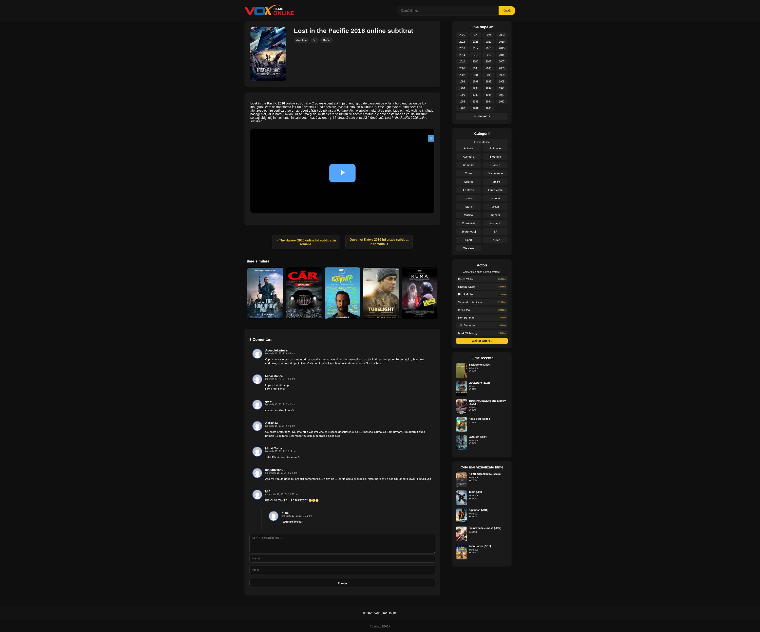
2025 (475, 35)
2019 (501, 41)
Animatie (495, 148)
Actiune (468, 148)
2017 (475, 48)
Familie (495, 181)
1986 (462, 101)
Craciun (495, 165)
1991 (501, 88)
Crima (468, 173)
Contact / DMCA (380, 626)
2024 (488, 35)
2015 (501, 48)
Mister (495, 206)
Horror (469, 198)
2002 (462, 75)
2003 (501, 68)
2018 (462, 48)
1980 (488, 108)
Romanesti (468, 223)
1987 (501, 94)
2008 (488, 61)
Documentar (495, 173)
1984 (488, 101)
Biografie (495, 156)
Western (468, 248)
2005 (475, 68)
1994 (462, 88)
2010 (462, 61)
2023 (501, 35)
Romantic (495, 223)
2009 (475, 61)
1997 (475, 81)
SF (314, 40)
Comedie (468, 165)
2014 (462, 55)
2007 (501, 61)
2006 (462, 68)
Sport (468, 239)
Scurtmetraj (468, 231)
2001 (475, 75)
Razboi (495, 214)
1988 (488, 94)
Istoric (468, 206)
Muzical (468, 214)
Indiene (495, 198)
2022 (462, 41)
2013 (475, 55)
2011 (501, 55)
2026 (462, 35)
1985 (475, 101)
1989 (475, 94)
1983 (501, 101)
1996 (488, 81)
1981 (475, 108)
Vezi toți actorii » (482, 340)
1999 (501, 75)
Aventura (301, 40)
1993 (475, 88)
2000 (488, 75)
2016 (488, 48)
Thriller (326, 40)
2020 (488, 41)
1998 (462, 81)
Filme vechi (482, 116)
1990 (462, 94)
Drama (468, 181)
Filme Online (482, 142)
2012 (488, 55)
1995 (501, 81)
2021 (475, 41)
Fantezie (468, 190)
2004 (488, 68)
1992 (488, 88)
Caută (507, 10)
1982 (462, 108)
